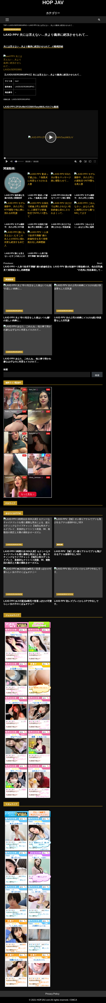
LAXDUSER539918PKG (12, 29)
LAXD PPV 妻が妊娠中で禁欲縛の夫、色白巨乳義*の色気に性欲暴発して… (78, 266)
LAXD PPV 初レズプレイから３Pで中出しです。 (78, 582)
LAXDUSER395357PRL (14, 544)
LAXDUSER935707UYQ (65, 594)
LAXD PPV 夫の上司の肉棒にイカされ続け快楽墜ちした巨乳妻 (78, 299)
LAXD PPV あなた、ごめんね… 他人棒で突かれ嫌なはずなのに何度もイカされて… (27, 340)
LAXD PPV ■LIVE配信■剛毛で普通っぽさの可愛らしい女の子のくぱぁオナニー (27, 582)
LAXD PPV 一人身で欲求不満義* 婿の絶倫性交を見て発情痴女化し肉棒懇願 (27, 266)
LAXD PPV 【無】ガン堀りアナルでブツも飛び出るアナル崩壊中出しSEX (78, 532)
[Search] (99, 19)
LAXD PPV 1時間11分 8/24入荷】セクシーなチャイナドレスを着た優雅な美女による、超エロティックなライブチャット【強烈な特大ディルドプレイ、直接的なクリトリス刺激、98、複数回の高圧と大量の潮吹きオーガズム (27, 532)
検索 (5, 369)
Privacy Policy (52, 994)
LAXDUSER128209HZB (14, 594)
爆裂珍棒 (60, 544)
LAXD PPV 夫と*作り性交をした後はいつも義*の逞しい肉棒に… (27, 299)
